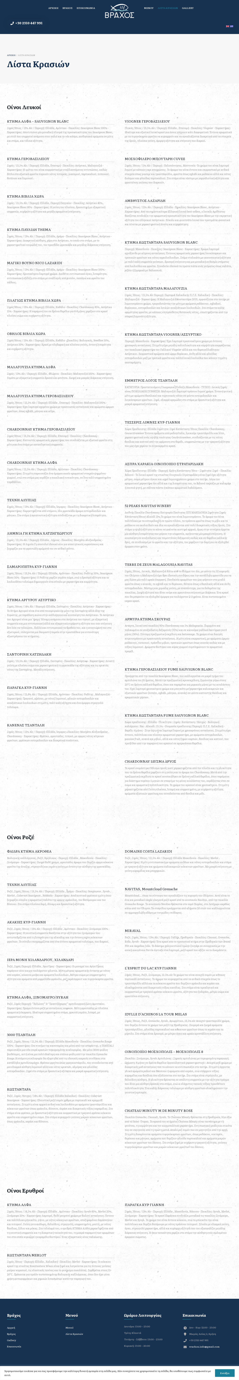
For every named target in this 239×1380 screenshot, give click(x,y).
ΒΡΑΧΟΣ (67, 8)
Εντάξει (225, 1373)
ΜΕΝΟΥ (149, 8)
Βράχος (11, 1334)
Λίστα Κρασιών (74, 1334)
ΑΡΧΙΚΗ (53, 8)
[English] (228, 26)
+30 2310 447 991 (29, 22)
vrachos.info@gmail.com (204, 1346)
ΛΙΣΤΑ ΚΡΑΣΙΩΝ (168, 8)
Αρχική (11, 55)
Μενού (69, 1327)
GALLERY (188, 8)
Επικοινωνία (14, 1346)
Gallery (11, 1340)
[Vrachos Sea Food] (119, 10)
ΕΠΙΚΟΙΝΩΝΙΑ (86, 8)
